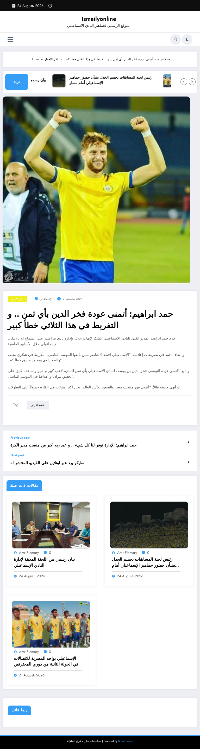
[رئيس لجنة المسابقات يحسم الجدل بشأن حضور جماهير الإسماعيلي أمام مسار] (149, 524)
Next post (17, 455)
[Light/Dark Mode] (187, 39)
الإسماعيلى (45, 299)
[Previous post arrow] (188, 442)
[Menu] (10, 39)
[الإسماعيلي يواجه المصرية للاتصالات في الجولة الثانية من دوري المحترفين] (51, 623)
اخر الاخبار (17, 299)
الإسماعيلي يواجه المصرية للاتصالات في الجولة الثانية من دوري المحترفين (46, 661)
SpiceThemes (125, 741)
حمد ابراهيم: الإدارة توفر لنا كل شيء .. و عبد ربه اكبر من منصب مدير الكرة (73, 445)
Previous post (20, 437)
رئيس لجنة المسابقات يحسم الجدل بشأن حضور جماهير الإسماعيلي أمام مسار (101, 80)
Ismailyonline (99, 19)
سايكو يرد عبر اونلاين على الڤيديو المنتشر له (47, 463)
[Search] (175, 39)
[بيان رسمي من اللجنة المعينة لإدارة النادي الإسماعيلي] (51, 524)
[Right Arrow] (192, 82)
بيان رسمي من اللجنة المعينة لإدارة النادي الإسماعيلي (44, 562)
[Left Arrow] (184, 82)
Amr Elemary (29, 552)
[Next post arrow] (188, 462)
